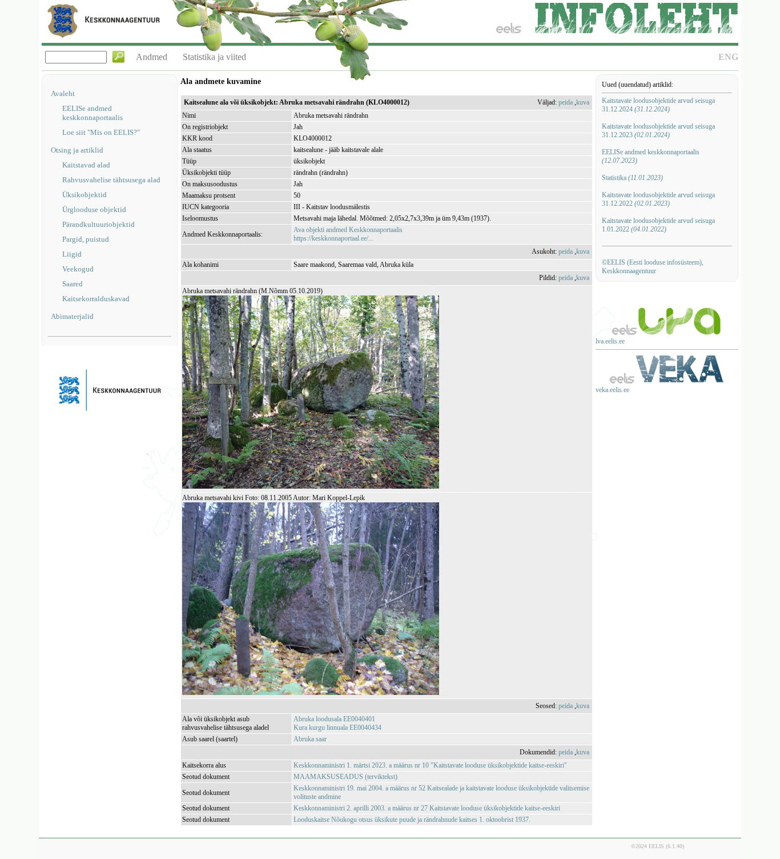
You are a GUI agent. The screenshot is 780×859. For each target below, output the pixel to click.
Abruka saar (310, 739)
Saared (72, 283)
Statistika (632, 178)
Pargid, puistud (85, 239)
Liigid (72, 254)
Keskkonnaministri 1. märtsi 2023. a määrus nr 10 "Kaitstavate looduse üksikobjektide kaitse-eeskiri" (430, 765)
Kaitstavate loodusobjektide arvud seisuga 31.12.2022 (658, 199)
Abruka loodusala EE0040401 (334, 719)
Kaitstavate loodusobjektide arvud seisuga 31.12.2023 (658, 130)
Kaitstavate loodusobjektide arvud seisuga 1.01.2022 (658, 225)
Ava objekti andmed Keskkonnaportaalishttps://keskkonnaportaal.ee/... (348, 234)
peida (565, 102)
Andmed (151, 57)
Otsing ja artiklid (77, 150)
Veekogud (78, 269)
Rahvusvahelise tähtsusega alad (111, 179)
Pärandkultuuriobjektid (98, 224)
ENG (728, 57)
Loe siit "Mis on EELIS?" (101, 132)
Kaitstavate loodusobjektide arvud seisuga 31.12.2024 (658, 105)
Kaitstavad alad (86, 165)
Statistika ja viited (214, 57)
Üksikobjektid (84, 194)
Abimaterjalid (72, 316)
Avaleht (63, 93)
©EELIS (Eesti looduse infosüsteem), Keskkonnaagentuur (652, 266)
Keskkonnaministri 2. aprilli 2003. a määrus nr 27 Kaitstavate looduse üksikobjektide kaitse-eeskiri (426, 808)
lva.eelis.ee (610, 341)
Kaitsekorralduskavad (96, 298)
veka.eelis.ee (612, 390)
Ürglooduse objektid (94, 209)
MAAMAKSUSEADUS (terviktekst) (345, 777)
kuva (582, 102)
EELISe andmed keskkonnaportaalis (92, 113)
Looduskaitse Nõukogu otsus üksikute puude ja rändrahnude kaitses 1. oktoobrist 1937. (411, 820)
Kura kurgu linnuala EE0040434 (337, 728)
